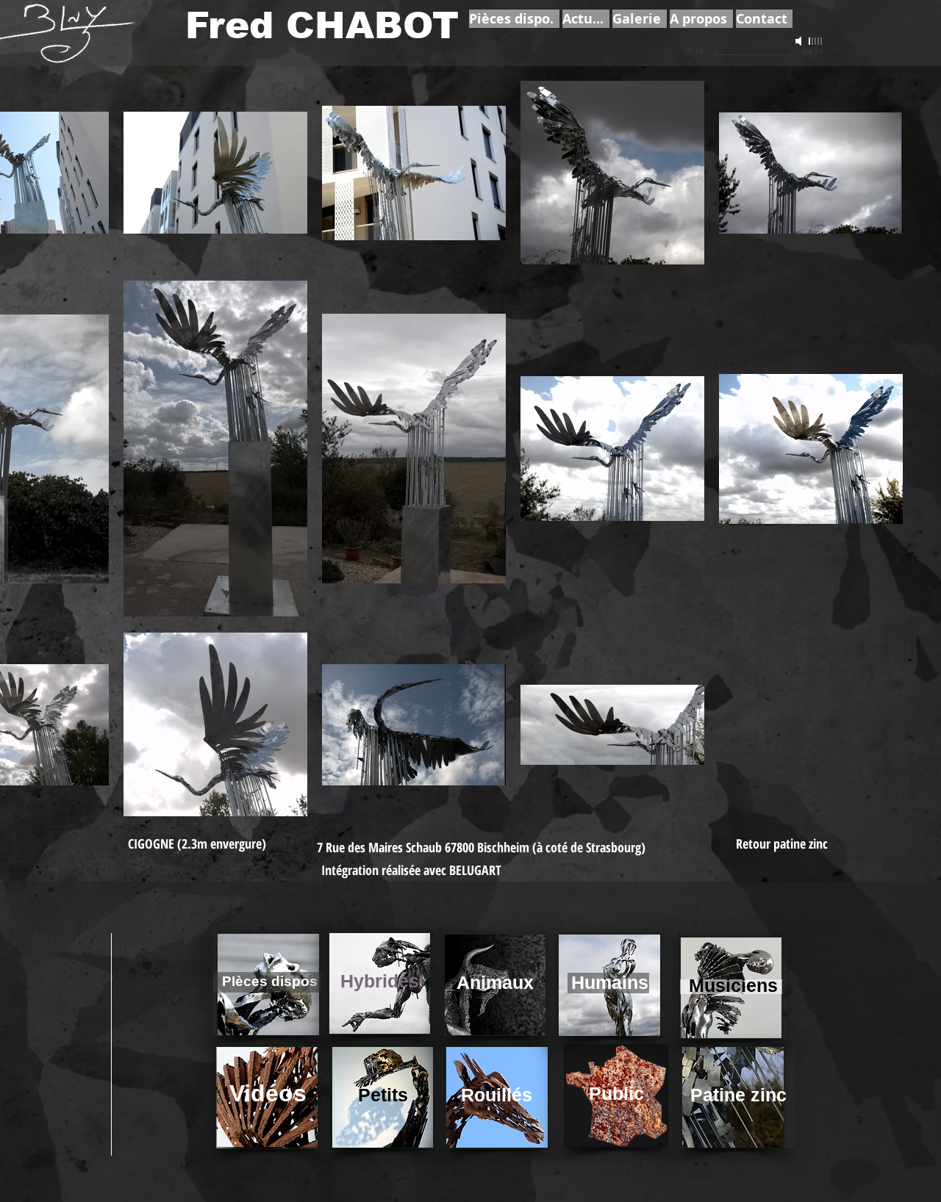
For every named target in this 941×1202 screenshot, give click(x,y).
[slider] (816, 41)
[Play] (666, 47)
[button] (196, 843)
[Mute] (799, 41)
